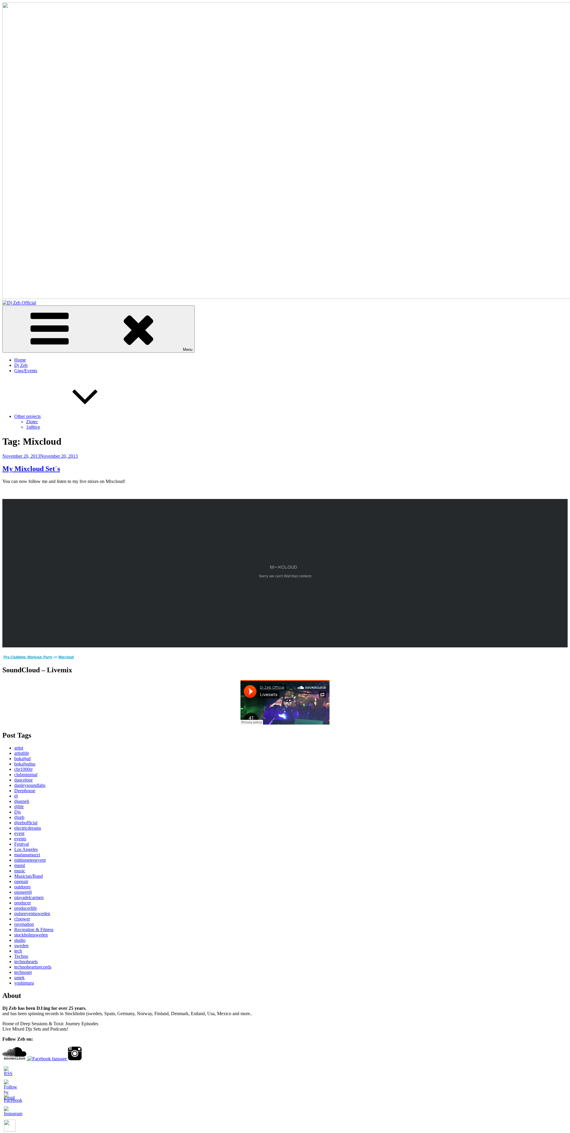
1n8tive (33, 427)
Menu (187, 349)
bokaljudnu (24, 763)
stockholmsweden (31, 934)
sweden (21, 945)
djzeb (19, 817)
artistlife (21, 753)
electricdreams (27, 828)
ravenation (24, 924)
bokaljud (22, 758)
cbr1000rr (23, 769)
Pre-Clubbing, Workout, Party (28, 657)
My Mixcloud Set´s (31, 469)
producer (22, 902)
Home (20, 359)
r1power (22, 918)
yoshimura (24, 982)
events (20, 838)
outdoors (22, 886)
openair (21, 881)
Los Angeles (26, 849)
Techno (21, 956)
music (19, 870)
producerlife (25, 908)
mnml (19, 865)
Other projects (27, 416)
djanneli (21, 801)
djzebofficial (25, 822)
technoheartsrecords (32, 966)
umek (19, 977)
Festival (21, 844)
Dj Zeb (21, 365)
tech (18, 950)
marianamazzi (27, 854)
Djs (17, 812)
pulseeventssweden (32, 913)
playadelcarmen (29, 897)
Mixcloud (66, 657)
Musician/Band (28, 876)
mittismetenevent (30, 860)
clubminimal (25, 774)
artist (18, 747)
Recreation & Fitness (33, 929)
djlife (19, 806)
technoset (23, 972)
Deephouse (24, 790)
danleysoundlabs (29, 785)
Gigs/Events (25, 370)
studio (20, 940)
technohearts (26, 961)
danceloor (23, 779)
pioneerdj (23, 892)
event (19, 833)
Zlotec (32, 421)
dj (16, 795)
